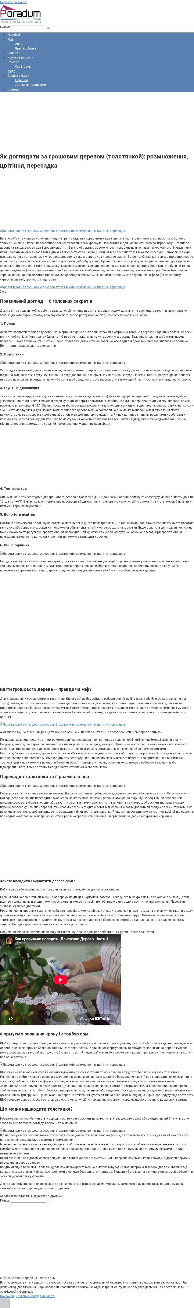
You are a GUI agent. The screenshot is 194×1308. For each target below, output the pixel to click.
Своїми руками (18, 75)
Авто (18, 44)
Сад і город (23, 66)
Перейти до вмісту (13, 2)
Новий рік (14, 34)
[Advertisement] (97, 121)
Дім (10, 39)
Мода (11, 71)
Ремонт (13, 62)
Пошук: (5, 27)
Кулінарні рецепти (20, 57)
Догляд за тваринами (30, 85)
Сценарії (14, 89)
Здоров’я (14, 53)
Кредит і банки (25, 48)
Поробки (21, 80)
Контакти (7, 1296)
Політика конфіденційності (35, 1296)
